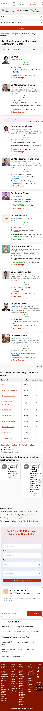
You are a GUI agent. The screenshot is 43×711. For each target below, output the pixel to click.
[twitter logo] (38, 672)
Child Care (4, 698)
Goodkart (3, 671)
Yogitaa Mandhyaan (8, 396)
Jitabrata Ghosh (7, 410)
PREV (4, 366)
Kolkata (7, 34)
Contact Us (31, 673)
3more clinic (15, 72)
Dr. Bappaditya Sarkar (21, 272)
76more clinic (16, 231)
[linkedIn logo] (38, 674)
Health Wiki (21, 671)
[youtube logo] (38, 677)
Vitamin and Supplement (4, 673)
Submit (34, 613)
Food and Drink (3, 692)
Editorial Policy (30, 688)
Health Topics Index (21, 690)
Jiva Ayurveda (6, 415)
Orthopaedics (16, 34)
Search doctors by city (14, 671)
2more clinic (15, 355)
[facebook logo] (38, 669)
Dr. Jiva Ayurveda (19, 215)
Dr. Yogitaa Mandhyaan (21, 126)
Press (30, 691)
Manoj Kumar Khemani (9, 390)
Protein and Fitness (4, 677)
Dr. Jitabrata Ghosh (20, 193)
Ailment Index (21, 698)
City (4, 560)
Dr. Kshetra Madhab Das (22, 246)
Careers (30, 675)
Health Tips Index (22, 675)
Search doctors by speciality (14, 683)
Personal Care (3, 695)
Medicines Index (22, 695)
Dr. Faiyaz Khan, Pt (19, 335)
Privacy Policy (30, 685)
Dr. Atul (14, 57)
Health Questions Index (22, 679)
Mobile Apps (30, 677)
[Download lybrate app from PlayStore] (39, 687)
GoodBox (3, 700)
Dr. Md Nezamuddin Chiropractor (26, 159)
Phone (4, 551)
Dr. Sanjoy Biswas (19, 303)
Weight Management (5, 688)
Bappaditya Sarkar (8, 427)
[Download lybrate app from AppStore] (39, 690)
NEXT (38, 366)
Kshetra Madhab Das (8, 421)
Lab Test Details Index (21, 703)
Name (4, 542)
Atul (3, 384)
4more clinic (15, 178)
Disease (5, 569)
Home (2, 34)
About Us (30, 671)
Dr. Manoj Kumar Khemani (23, 85)
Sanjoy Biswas (6, 432)
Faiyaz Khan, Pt (7, 438)
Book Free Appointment (33, 3)
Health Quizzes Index (21, 685)
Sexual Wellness (3, 684)
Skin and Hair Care (3, 681)
